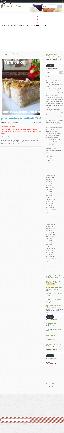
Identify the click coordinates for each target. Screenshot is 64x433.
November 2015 (49, 205)
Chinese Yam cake (27, 140)
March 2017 (48, 173)
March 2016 (48, 197)
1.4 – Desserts (11, 14)
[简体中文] (41, 16)
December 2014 (49, 228)
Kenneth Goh (16, 122)
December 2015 (49, 203)
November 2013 (49, 254)
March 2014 (48, 246)
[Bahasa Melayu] (41, 22)
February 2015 (49, 224)
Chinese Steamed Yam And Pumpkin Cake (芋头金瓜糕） (21, 119)
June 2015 (48, 216)
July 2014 (48, 238)
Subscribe (50, 65)
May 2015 (48, 218)
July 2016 (48, 189)
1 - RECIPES (4, 140)
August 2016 (49, 187)
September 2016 (50, 185)
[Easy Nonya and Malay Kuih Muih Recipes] (55, 290)
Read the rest (5, 137)
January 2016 (49, 201)
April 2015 (48, 220)
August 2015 (49, 212)
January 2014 (49, 250)
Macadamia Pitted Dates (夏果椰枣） (54, 103)
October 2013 (49, 256)
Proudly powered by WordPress (8, 420)
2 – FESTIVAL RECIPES (28, 14)
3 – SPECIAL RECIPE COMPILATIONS (42, 14)
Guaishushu (35, 140)
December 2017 (49, 163)
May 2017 (48, 169)
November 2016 (49, 181)
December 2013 (49, 252)
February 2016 (49, 199)
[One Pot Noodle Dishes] (55, 296)
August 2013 (49, 261)
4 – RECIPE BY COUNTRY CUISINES (8, 25)
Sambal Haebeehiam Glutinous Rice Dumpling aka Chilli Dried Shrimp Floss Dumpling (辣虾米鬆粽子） (54, 122)
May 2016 (48, 193)
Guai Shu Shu (12, 6)
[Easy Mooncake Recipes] (55, 302)
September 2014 (50, 234)
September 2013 (50, 259)
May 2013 (48, 267)
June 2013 (48, 265)
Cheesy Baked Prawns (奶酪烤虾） (54, 133)
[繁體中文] (41, 19)
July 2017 (48, 165)
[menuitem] (63, 1)
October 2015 (49, 207)
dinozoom (27, 420)
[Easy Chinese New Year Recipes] (55, 277)
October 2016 (49, 183)
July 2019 (48, 158)
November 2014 (49, 230)
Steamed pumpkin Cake (19, 141)
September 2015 (50, 210)
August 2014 (49, 236)
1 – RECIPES (3, 14)
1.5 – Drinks (18, 14)
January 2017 (49, 177)
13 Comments (38, 122)
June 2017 (48, 167)
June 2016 (48, 191)
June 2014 (48, 240)
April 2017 (48, 171)
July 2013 (48, 263)
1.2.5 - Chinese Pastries (13, 140)
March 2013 (48, 271)
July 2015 (48, 214)
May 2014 (48, 242)
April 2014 (48, 244)
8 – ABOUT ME (21, 25)
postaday (3, 141)
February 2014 (49, 248)
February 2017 (49, 175)
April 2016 (48, 195)
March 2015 (48, 222)
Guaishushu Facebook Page (53, 329)
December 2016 (49, 179)
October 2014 (49, 232)
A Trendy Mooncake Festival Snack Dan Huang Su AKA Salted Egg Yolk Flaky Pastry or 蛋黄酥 (54, 80)
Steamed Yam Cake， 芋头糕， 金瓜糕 (10, 143)
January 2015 (49, 226)
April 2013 (48, 269)
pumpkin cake (9, 141)
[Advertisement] (32, 39)
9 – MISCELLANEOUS (30, 25)
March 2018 (48, 161)
